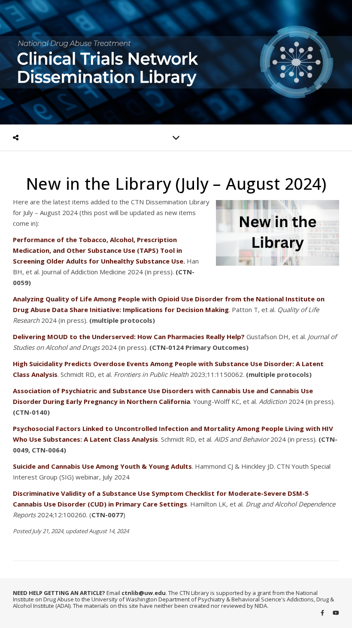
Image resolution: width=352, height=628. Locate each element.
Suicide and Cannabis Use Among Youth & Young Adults (102, 466)
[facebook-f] (323, 613)
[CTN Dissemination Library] (176, 62)
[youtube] (336, 613)
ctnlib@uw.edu (143, 593)
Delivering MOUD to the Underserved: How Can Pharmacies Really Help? (129, 336)
